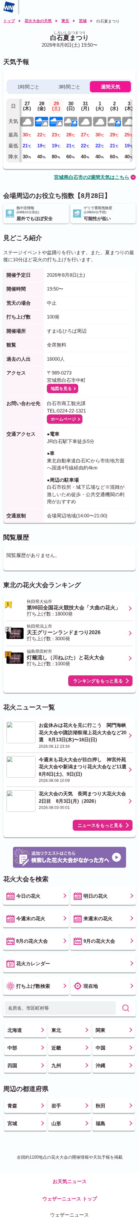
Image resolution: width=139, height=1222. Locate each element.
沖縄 (100, 1065)
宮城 (83, 21)
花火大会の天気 (38, 21)
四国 (12, 1065)
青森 (12, 1105)
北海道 (14, 1030)
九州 (56, 1065)
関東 (100, 1030)
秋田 (100, 1105)
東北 (65, 21)
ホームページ (63, 419)
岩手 (56, 1105)
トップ (9, 21)
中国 (100, 1048)
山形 (56, 1123)
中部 (12, 1048)
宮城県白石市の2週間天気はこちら (91, 177)
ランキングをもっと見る (98, 680)
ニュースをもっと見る (100, 825)
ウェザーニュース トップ (69, 1198)
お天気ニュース (70, 1181)
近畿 (56, 1048)
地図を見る (61, 388)
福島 (100, 1123)
